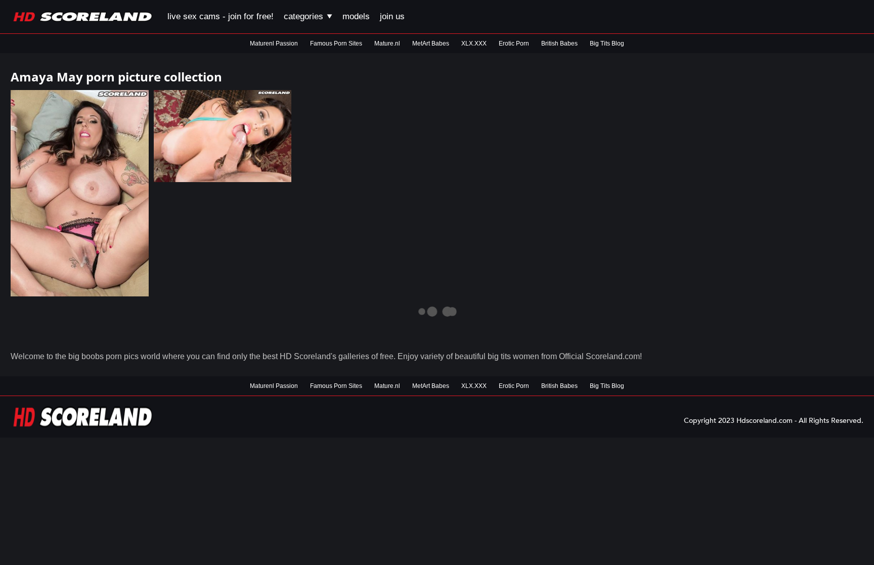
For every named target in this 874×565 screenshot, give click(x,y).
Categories (305, 16)
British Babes (559, 43)
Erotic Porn (514, 43)
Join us (392, 16)
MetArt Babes (430, 43)
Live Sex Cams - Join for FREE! (220, 16)
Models (356, 16)
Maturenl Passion (274, 43)
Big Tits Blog (607, 43)
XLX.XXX (474, 43)
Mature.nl (387, 43)
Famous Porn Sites (336, 43)
